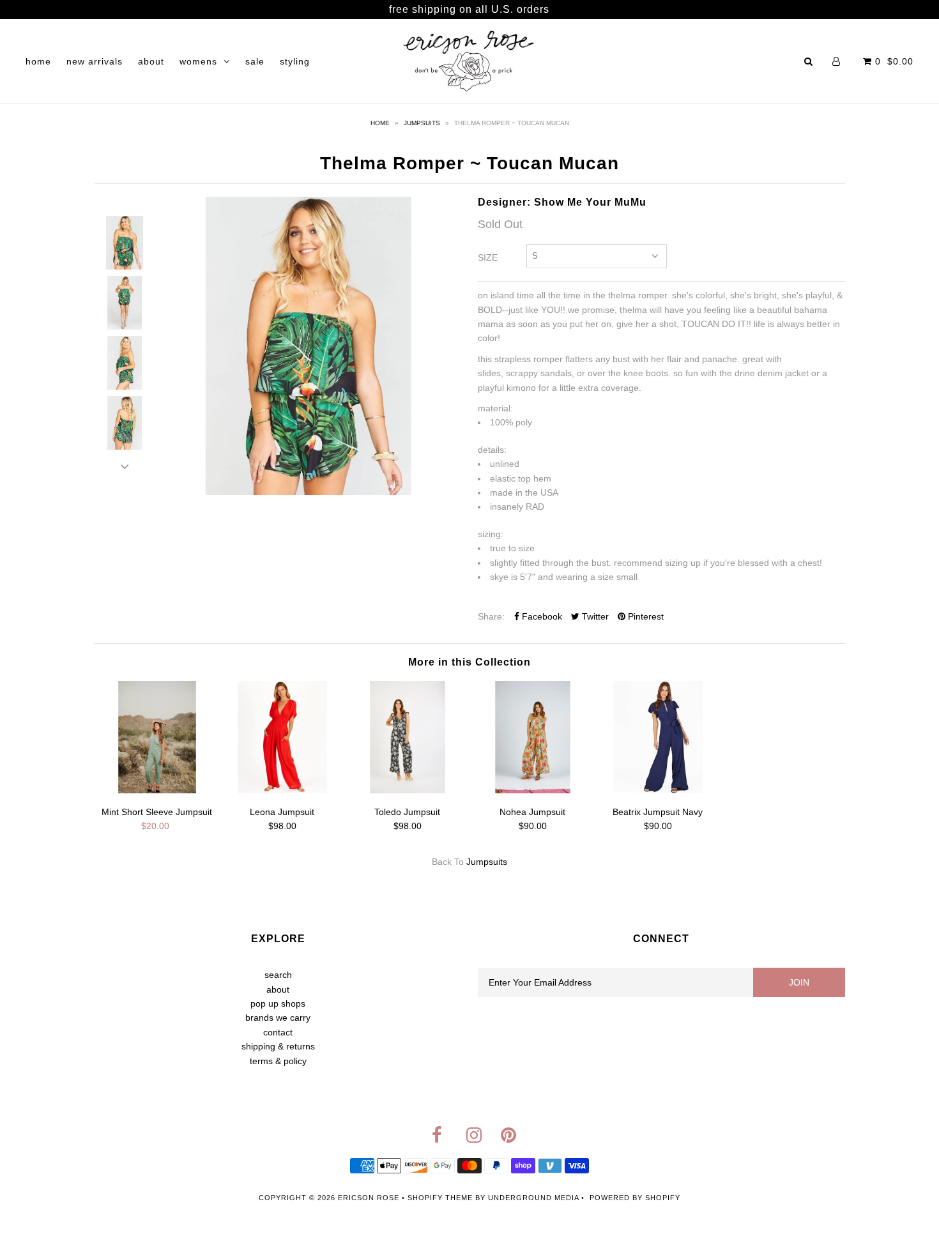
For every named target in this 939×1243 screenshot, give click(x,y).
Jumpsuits (422, 122)
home (38, 61)
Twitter (594, 616)
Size (488, 257)
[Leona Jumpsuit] (282, 790)
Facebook (540, 616)
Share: (491, 616)
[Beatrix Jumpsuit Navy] (658, 790)
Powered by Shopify (635, 1197)
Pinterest (644, 616)
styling (295, 61)
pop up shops (277, 1003)
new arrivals (94, 61)
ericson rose (368, 1197)
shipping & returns (278, 1046)
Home (380, 122)
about (151, 61)
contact (278, 1032)
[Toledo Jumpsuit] (407, 790)
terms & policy (278, 1061)
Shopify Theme (440, 1197)
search (278, 975)
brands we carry (277, 1017)
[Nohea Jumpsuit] (533, 790)
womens (198, 61)
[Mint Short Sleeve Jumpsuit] (157, 790)
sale (254, 61)
